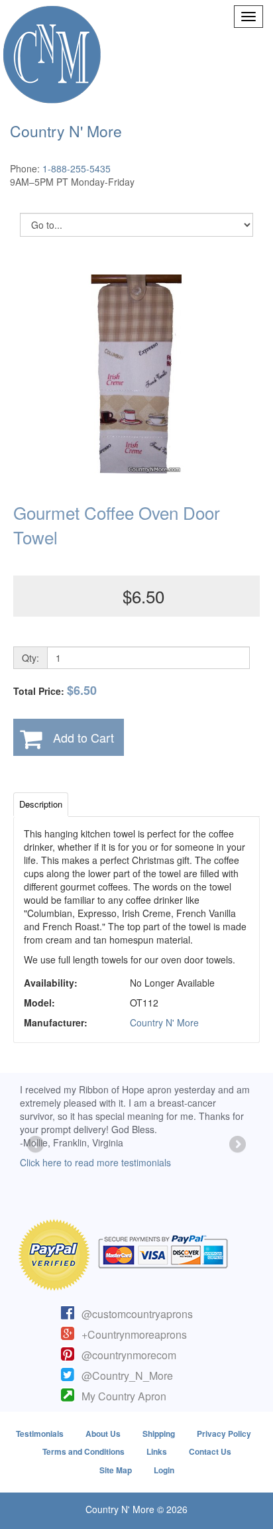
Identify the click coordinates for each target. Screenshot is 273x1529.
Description (40, 804)
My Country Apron (124, 1396)
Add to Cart (83, 737)
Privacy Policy (224, 1433)
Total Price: (55, 690)
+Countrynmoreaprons (134, 1334)
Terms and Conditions (83, 1451)
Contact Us (210, 1451)
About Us (103, 1433)
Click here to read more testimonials (95, 1162)
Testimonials (40, 1433)
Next (236, 1145)
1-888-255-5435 (76, 168)
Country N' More (164, 1022)
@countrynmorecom (129, 1355)
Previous (36, 1145)
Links (156, 1451)
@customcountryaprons (137, 1313)
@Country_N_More (127, 1375)
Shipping (158, 1433)
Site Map (115, 1470)
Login (164, 1470)
